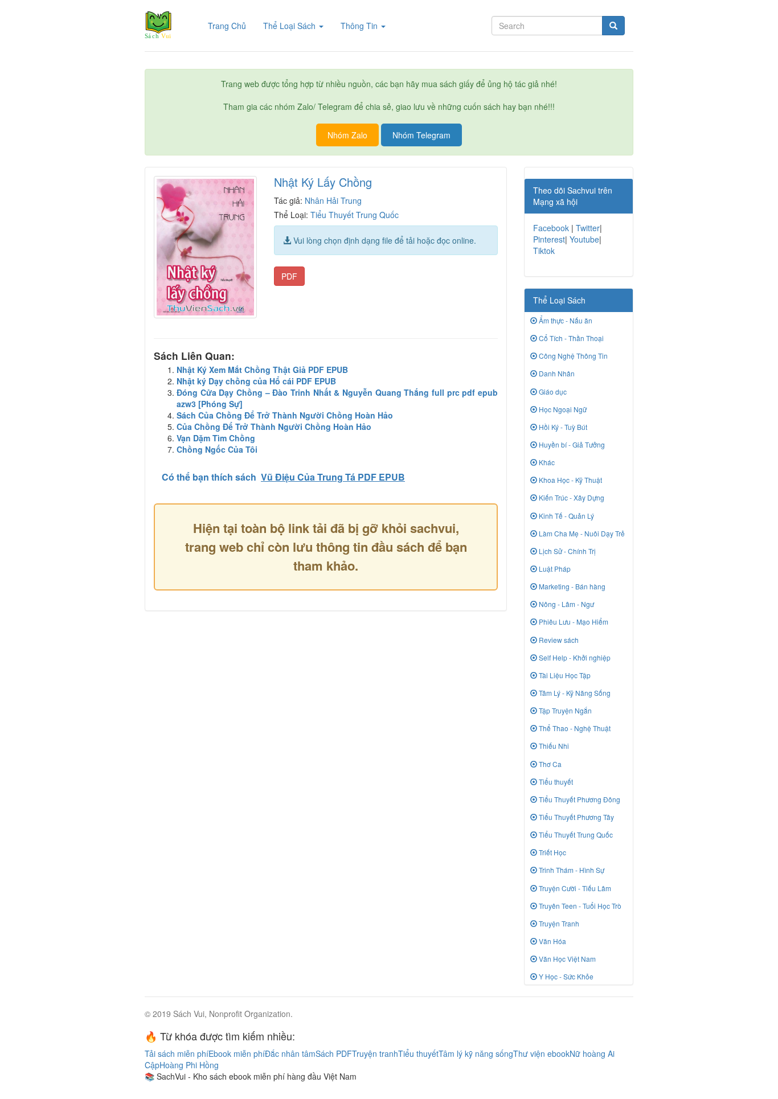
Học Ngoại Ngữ (562, 409)
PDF (289, 276)
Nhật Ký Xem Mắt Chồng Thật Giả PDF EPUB (262, 369)
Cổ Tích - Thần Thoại (570, 338)
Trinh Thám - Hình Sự (570, 870)
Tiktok (544, 250)
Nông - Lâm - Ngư (565, 604)
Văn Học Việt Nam (566, 958)
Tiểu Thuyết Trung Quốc (354, 214)
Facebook (551, 227)
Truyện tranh (375, 1053)
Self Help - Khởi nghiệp (574, 657)
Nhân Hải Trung (333, 200)
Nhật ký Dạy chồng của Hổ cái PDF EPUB (256, 381)
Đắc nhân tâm (290, 1053)
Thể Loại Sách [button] (290, 25)
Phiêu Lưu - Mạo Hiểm (572, 621)
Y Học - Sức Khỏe (565, 976)
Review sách (558, 640)
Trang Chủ (231, 25)
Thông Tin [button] (360, 25)
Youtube (584, 239)
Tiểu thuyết (555, 781)
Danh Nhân (556, 373)
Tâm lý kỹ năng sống (476, 1053)
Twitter (588, 227)
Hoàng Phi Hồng (189, 1065)
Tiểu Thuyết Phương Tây (575, 817)
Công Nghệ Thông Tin (572, 355)
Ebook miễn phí (236, 1053)
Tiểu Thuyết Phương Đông (578, 799)
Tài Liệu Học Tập (564, 675)
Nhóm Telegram (421, 135)
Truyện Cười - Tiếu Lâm (574, 888)
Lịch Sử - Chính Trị (566, 551)
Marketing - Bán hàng (571, 586)
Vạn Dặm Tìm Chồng (216, 438)
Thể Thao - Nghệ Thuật (574, 728)
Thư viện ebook (541, 1053)
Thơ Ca (549, 764)
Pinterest (549, 239)
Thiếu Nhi (553, 746)
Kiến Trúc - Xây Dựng (570, 497)
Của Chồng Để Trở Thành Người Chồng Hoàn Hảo (274, 426)
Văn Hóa (551, 941)
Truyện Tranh (558, 923)
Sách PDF (334, 1053)
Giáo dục (552, 391)
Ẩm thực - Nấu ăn (564, 320)
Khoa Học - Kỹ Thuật (569, 480)
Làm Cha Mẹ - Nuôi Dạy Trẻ (581, 533)
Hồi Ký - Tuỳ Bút (562, 427)
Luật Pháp (554, 568)
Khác (546, 462)
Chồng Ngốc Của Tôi (217, 449)
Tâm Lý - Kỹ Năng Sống (574, 693)
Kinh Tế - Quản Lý (565, 515)
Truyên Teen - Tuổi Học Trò (579, 906)
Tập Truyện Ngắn (564, 710)
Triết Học (551, 852)
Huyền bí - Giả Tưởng (571, 444)
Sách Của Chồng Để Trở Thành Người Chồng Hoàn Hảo (285, 415)
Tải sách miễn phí (176, 1053)
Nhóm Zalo (347, 135)
